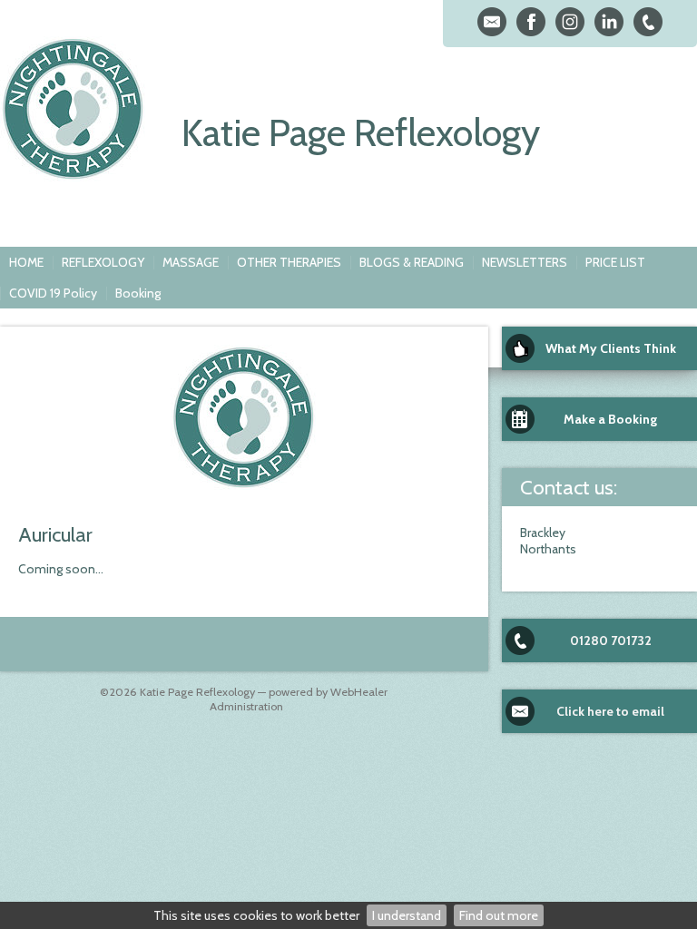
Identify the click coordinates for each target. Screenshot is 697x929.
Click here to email (610, 711)
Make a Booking (610, 419)
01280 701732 (611, 640)
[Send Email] (492, 22)
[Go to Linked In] (609, 22)
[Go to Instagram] (570, 22)
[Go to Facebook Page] (531, 22)
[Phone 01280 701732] (648, 22)
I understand (406, 915)
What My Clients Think (610, 348)
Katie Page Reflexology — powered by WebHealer (264, 692)
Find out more (498, 915)
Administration (246, 706)
